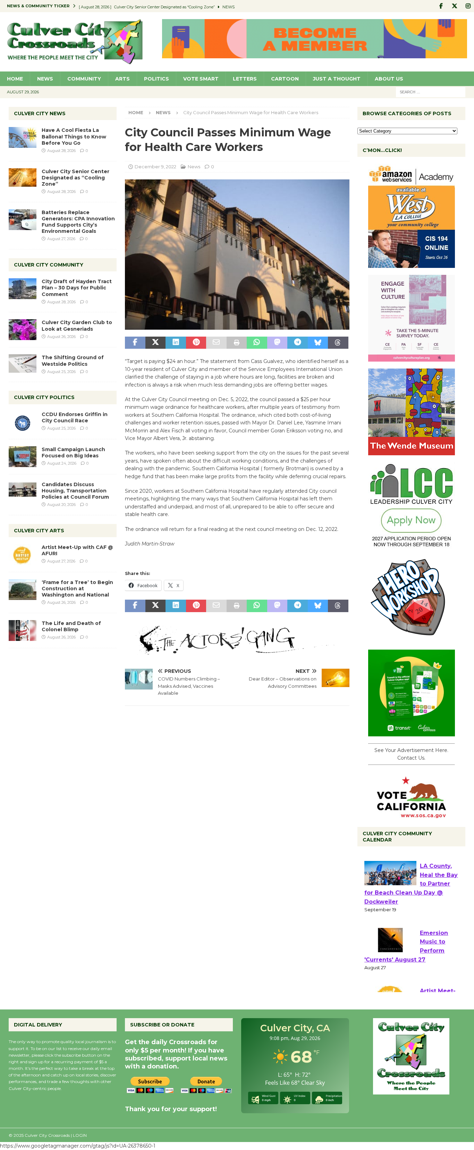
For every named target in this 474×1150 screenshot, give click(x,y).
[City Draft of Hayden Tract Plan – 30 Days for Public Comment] (22, 288)
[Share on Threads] (338, 343)
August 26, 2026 (61, 336)
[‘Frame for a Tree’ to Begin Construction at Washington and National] (22, 589)
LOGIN (80, 1135)
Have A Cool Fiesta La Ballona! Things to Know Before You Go (74, 136)
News (45, 79)
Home (15, 79)
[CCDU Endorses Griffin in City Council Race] (22, 421)
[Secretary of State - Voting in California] (411, 814)
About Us (389, 79)
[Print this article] (237, 343)
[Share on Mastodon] (277, 343)
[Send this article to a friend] (216, 343)
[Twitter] (454, 6)
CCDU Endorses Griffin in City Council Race (75, 417)
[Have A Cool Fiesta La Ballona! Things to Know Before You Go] (22, 137)
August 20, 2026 (61, 504)
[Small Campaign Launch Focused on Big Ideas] (22, 456)
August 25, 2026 (61, 371)
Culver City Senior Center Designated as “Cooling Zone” (75, 177)
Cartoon (285, 79)
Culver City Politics (44, 397)
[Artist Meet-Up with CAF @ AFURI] (22, 554)
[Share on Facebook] (135, 343)
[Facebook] (441, 6)
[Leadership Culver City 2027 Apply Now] (411, 545)
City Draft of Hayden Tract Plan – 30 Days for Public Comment (77, 287)
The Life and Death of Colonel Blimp (71, 626)
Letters (245, 79)
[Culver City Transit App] (411, 732)
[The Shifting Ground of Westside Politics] (22, 363)
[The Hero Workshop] (411, 639)
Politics (156, 79)
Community (84, 79)
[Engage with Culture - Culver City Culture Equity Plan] (411, 358)
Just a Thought (337, 79)
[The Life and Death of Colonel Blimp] (22, 630)
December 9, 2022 (155, 166)
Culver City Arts (39, 530)
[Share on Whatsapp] (257, 343)
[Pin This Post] (196, 343)
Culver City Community (48, 265)
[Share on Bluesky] (318, 343)
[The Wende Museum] (411, 451)
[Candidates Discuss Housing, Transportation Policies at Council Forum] (22, 491)
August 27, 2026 (61, 238)
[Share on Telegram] (297, 343)
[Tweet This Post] (155, 343)
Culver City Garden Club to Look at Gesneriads (77, 325)
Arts (122, 79)
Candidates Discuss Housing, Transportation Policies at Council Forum (75, 490)
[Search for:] (430, 91)
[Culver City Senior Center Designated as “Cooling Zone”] (22, 177)
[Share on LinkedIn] (176, 343)
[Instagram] (468, 6)
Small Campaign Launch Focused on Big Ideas (73, 452)
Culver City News (40, 113)
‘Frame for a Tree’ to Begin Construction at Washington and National (77, 588)
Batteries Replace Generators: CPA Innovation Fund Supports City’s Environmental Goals (78, 222)
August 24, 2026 (61, 463)
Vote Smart (201, 79)
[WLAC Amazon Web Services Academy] (411, 264)
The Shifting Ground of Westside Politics (73, 360)
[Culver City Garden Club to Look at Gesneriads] (22, 329)
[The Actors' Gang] (237, 651)
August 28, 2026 (61, 150)
